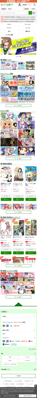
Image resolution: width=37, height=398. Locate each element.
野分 (18, 245)
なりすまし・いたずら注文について (25, 386)
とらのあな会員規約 (18, 381)
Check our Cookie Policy (9, 395)
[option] (18, 46)
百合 (9, 31)
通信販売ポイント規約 (29, 381)
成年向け (10, 8)
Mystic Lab (3, 240)
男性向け (27, 8)
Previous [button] (2, 46)
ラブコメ (9, 28)
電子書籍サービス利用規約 (9, 384)
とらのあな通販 (9, 35)
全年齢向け (3, 8)
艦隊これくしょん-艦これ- (19, 243)
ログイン (30, 5)
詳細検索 (34, 13)
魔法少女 (28, 31)
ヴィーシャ (28, 193)
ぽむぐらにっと (29, 187)
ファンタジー (27, 24)
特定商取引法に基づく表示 (11, 386)
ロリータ (28, 28)
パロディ (9, 24)
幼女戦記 (28, 191)
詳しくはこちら (32, 349)
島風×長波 (28, 245)
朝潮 (14, 245)
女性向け (34, 8)
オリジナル (3, 191)
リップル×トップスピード (6, 246)
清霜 (21, 245)
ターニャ (33, 191)
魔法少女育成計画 (5, 244)
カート (7, 199)
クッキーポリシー (30, 384)
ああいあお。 (4, 187)
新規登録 (25, 5)
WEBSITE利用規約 (8, 381)
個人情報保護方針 (21, 384)
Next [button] (35, 46)
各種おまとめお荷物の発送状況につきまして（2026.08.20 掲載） (19, 21)
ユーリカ (15, 187)
